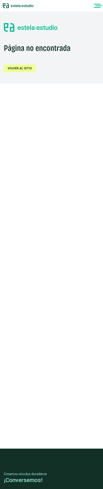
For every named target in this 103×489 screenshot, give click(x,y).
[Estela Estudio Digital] (18, 5)
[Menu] (97, 6)
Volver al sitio (20, 68)
